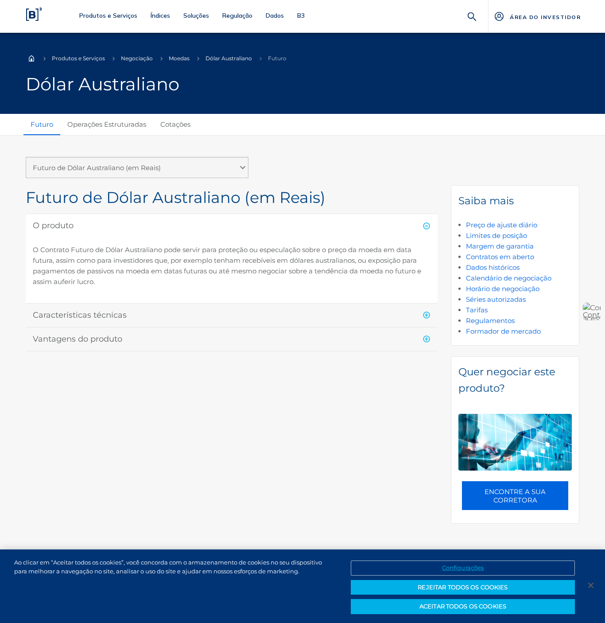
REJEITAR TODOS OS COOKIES (463, 587)
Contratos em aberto (500, 257)
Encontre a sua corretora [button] (515, 495)
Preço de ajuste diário (501, 225)
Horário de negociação (502, 288)
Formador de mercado (503, 331)
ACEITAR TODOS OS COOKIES (462, 606)
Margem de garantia (500, 246)
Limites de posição (496, 235)
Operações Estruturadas (106, 124)
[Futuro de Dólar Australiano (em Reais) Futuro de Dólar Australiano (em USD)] (137, 171)
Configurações (463, 567)
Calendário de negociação (508, 278)
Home (31, 58)
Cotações (175, 124)
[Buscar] (472, 16)
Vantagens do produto (77, 339)
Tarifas (477, 310)
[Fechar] (591, 585)
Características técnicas (80, 315)
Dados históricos (493, 267)
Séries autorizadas (496, 299)
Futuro (42, 124)
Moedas (179, 58)
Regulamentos (490, 320)
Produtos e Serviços (78, 58)
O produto (53, 225)
